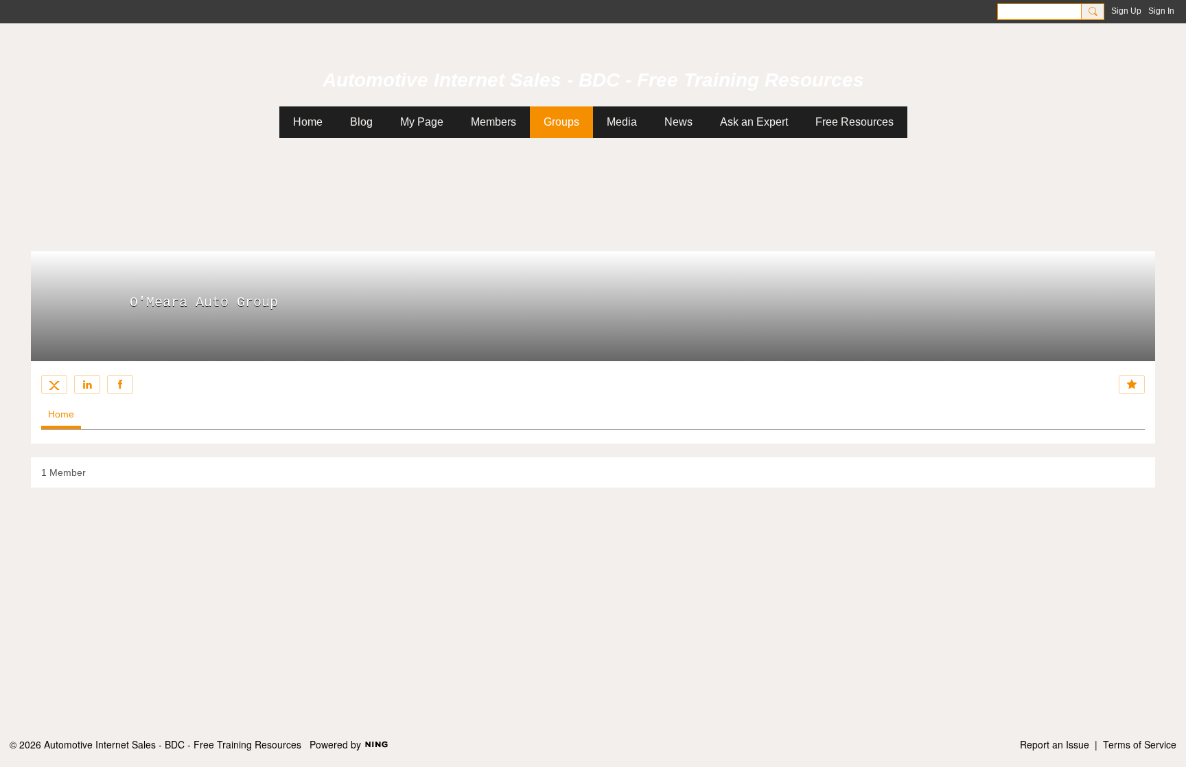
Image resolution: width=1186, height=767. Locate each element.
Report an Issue (1054, 744)
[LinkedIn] (87, 384)
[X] (54, 384)
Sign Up (1126, 11)
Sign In (1161, 11)
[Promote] (1132, 384)
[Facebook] (120, 384)
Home (61, 414)
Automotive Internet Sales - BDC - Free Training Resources (593, 80)
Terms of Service (1139, 744)
